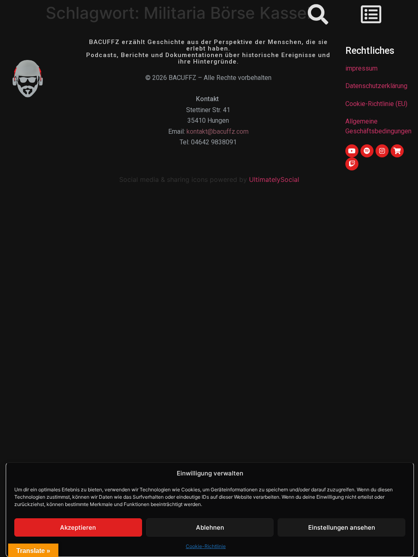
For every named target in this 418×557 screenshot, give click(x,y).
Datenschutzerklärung (376, 86)
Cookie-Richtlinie (206, 546)
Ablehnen (210, 527)
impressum (361, 68)
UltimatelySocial (274, 179)
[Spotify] (367, 150)
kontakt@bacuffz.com (218, 131)
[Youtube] (351, 150)
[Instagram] (382, 150)
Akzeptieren (78, 527)
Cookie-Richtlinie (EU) (376, 104)
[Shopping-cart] (397, 150)
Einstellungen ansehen (341, 527)
